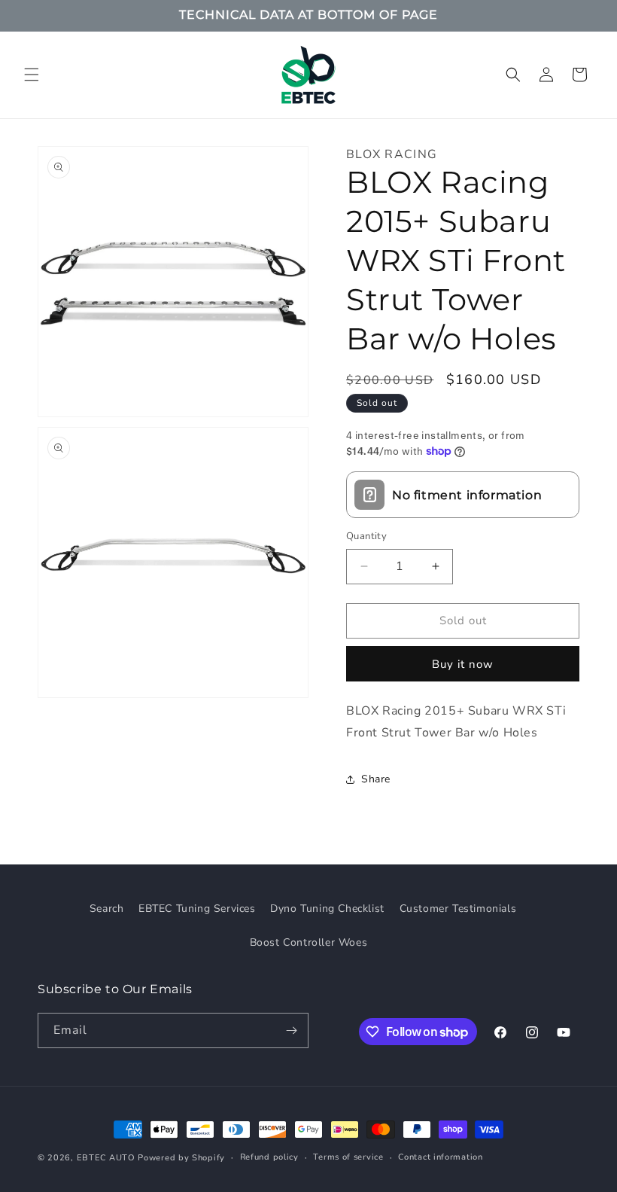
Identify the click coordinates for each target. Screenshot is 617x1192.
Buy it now (463, 664)
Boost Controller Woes (309, 942)
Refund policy (269, 1157)
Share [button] (376, 779)
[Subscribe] (291, 1030)
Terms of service (348, 1157)
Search (107, 908)
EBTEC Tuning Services (197, 908)
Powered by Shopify (181, 1157)
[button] (31, 74)
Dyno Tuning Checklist (327, 908)
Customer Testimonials (458, 908)
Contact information (440, 1157)
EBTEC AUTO (106, 1157)
